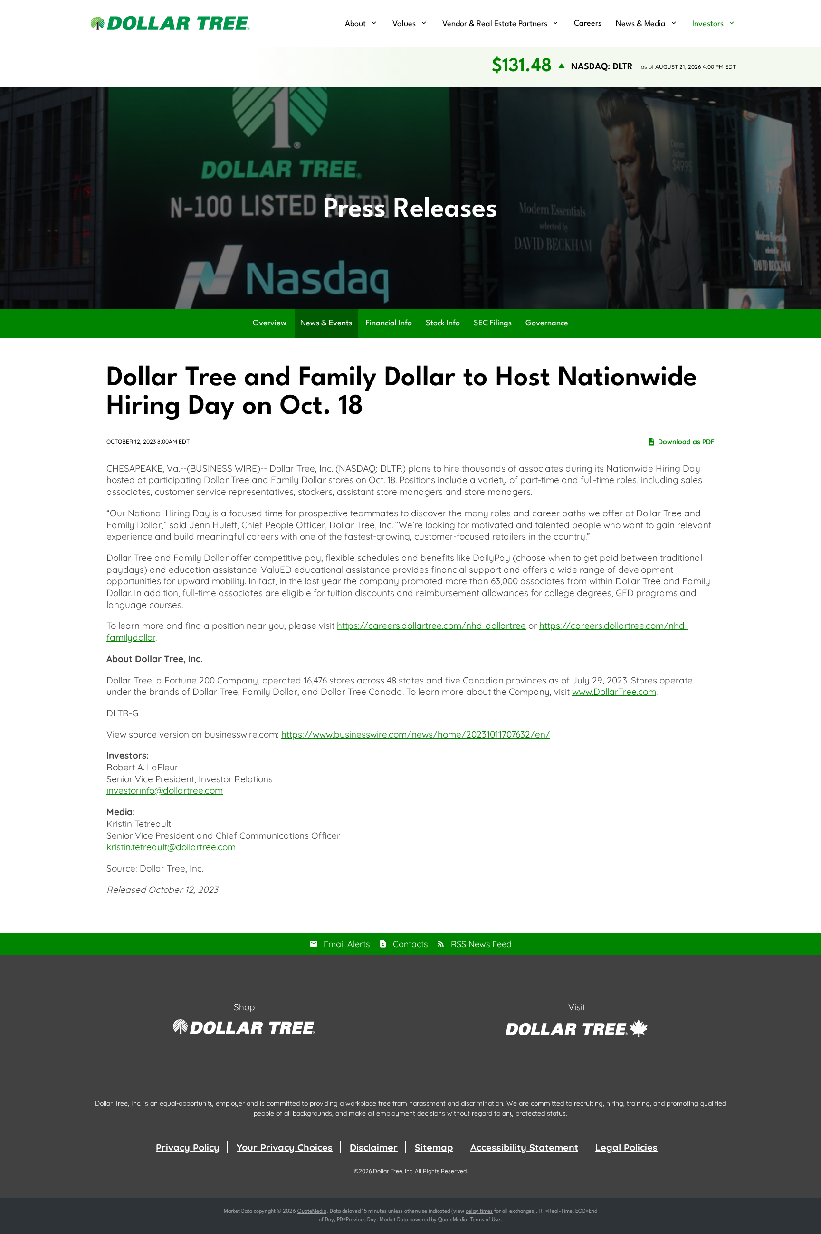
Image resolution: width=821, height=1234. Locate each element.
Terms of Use (485, 1220)
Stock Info (443, 323)
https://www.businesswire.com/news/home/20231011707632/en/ (415, 734)
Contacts (410, 944)
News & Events (326, 323)
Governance (546, 323)
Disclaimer (374, 1147)
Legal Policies (626, 1147)
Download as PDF (686, 441)
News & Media (641, 24)
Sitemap (434, 1147)
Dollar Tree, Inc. (393, 1171)
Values (404, 24)
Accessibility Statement (524, 1147)
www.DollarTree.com (614, 691)
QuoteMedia (311, 1211)
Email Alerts (347, 944)
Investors (708, 24)
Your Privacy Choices (285, 1147)
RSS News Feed (481, 944)
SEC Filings (493, 323)
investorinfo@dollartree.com (164, 790)
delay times (479, 1211)
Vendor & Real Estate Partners (494, 24)
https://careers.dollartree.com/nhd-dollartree (431, 625)
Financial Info (389, 323)
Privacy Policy (188, 1147)
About (355, 24)
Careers (587, 23)
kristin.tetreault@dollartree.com (171, 847)
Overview (269, 323)
